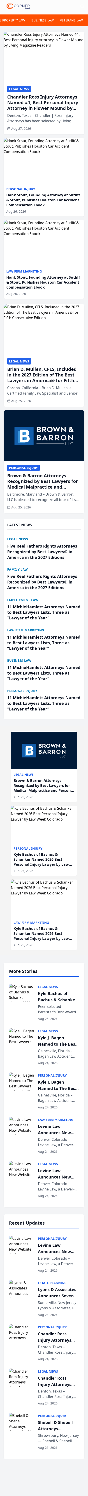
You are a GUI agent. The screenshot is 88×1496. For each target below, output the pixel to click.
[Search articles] (82, 6)
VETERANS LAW (71, 20)
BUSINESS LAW (42, 20)
